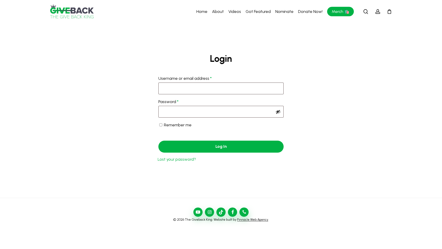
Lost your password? (177, 159)
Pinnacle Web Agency (252, 220)
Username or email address (193, 78)
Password (176, 101)
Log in (221, 146)
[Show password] (278, 111)
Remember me (178, 124)
